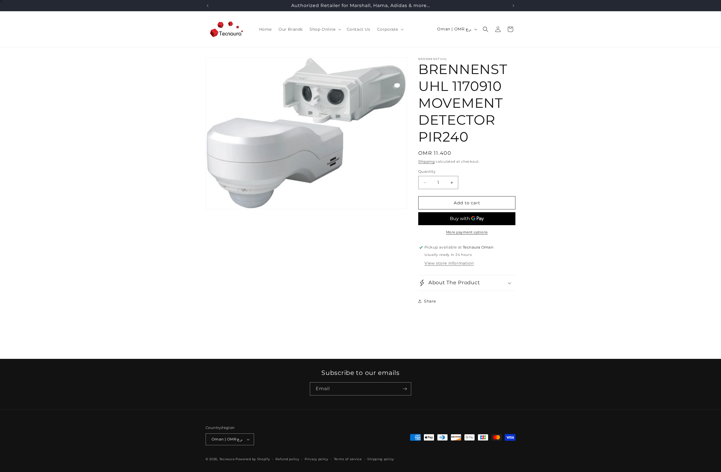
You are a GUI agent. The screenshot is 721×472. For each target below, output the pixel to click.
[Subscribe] (405, 388)
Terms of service (348, 459)
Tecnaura (227, 459)
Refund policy (287, 459)
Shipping (426, 161)
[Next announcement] (513, 5)
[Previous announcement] (207, 5)
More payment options (467, 232)
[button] (324, 29)
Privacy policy (316, 459)
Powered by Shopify (252, 459)
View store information (449, 263)
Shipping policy (380, 459)
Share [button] (430, 301)
